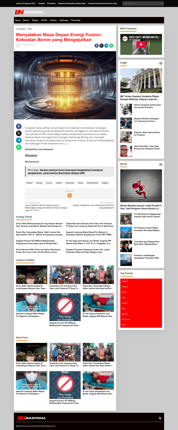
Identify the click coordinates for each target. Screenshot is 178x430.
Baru (124, 308)
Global (59, 182)
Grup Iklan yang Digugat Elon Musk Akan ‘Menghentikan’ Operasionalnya (147, 242)
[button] (161, 3)
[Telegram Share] (106, 46)
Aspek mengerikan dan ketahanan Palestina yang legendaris (93, 205)
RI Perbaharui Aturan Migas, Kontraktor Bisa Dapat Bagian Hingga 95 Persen (146, 229)
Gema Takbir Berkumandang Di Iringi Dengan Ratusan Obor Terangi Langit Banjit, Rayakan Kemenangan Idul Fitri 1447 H (39, 225)
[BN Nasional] (29, 11)
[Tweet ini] (101, 46)
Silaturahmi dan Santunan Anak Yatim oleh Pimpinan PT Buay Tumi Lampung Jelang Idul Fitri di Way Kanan (89, 225)
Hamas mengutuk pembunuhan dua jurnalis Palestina (147, 106)
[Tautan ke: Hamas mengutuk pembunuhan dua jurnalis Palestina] (126, 109)
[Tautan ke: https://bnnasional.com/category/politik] (160, 63)
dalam (125, 314)
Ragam (105, 182)
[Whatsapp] (111, 46)
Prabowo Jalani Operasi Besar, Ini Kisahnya (147, 133)
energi (39, 182)
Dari (124, 324)
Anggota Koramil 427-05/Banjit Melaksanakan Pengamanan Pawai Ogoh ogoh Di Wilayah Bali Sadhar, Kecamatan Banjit (36, 242)
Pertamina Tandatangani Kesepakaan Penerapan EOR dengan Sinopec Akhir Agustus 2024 (147, 256)
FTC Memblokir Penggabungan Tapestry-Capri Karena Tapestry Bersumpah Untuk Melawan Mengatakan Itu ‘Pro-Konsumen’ (148, 215)
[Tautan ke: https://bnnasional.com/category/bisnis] (160, 164)
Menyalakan (92, 182)
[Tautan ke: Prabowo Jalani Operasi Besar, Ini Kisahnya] (126, 136)
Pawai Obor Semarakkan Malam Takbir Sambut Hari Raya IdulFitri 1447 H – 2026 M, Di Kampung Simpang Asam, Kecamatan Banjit (39, 233)
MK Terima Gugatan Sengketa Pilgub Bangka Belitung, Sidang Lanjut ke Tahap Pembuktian (139, 98)
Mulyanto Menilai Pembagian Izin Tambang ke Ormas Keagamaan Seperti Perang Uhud (146, 119)
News (18, 46)
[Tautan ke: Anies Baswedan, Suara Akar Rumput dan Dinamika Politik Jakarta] (126, 150)
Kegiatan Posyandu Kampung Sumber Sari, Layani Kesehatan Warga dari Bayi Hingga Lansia (88, 251)
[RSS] (69, 195)
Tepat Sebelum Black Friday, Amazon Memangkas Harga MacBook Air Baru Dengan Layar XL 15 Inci (46, 207)
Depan (29, 182)
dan (123, 297)
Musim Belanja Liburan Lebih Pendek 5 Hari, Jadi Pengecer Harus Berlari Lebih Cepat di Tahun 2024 (141, 207)
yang (124, 292)
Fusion (49, 182)
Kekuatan (70, 182)
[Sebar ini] (97, 46)
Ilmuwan (126, 319)
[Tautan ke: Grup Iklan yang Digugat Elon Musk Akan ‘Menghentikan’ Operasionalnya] (126, 246)
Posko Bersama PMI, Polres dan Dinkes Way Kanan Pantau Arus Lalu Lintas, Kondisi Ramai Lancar (38, 251)
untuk (124, 303)
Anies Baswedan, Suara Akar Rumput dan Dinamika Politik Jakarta (146, 147)
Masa (80, 182)
